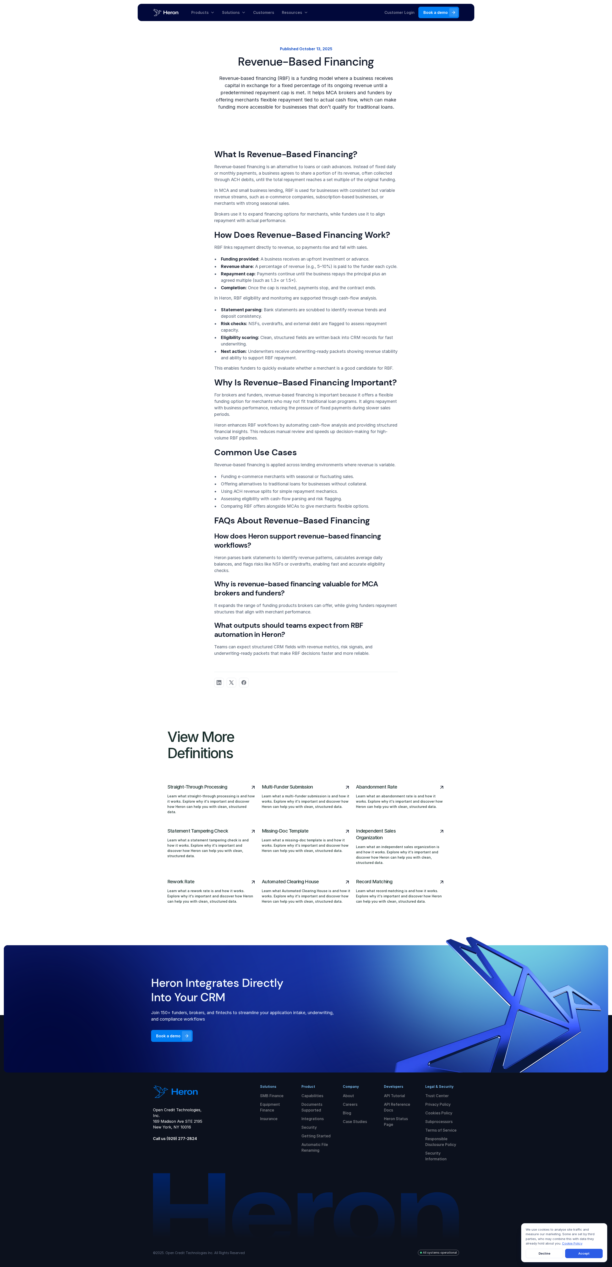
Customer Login (399, 12)
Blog (347, 1113)
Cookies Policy (438, 1113)
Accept (584, 1253)
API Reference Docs (397, 1107)
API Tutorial (394, 1095)
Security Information (436, 1156)
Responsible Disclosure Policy (440, 1141)
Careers (350, 1104)
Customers (263, 12)
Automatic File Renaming (314, 1147)
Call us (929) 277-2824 (175, 1138)
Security (309, 1127)
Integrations (312, 1118)
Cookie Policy (572, 1243)
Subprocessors (439, 1121)
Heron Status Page (396, 1121)
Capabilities (312, 1095)
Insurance (269, 1118)
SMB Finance (272, 1095)
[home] (170, 12)
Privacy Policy (438, 1104)
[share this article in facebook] (244, 682)
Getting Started (316, 1136)
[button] (202, 12)
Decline (544, 1253)
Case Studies (355, 1121)
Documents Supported (311, 1107)
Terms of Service (441, 1130)
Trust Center (437, 1095)
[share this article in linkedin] (219, 682)
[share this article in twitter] (231, 682)
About (348, 1095)
